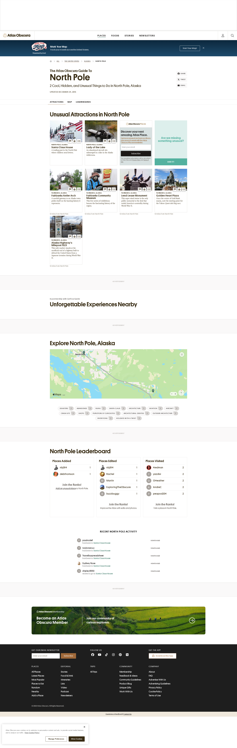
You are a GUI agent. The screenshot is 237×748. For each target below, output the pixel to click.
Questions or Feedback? (118, 714)
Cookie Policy (155, 692)
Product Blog (125, 684)
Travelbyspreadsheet (93, 556)
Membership (125, 672)
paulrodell (87, 540)
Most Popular (38, 680)
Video (64, 688)
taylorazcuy (88, 548)
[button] (70, 141)
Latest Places (38, 676)
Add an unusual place (66, 488)
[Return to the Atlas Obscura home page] (17, 35)
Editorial (66, 666)
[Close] (84, 727)
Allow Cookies (76, 739)
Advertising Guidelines (159, 684)
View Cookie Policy (32, 733)
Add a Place (37, 696)
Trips (93, 666)
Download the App (164, 656)
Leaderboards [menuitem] (83, 102)
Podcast (65, 692)
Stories (64, 672)
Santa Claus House (102, 543)
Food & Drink (67, 676)
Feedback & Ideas (128, 676)
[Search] (232, 35)
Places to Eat (38, 684)
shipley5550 (88, 571)
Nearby (35, 692)
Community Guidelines (130, 680)
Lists (63, 684)
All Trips (93, 672)
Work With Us (125, 692)
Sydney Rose (88, 563)
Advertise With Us (157, 680)
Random (36, 688)
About (152, 672)
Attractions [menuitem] (57, 102)
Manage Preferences (56, 739)
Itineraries (65, 680)
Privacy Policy (136, 160)
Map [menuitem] (70, 102)
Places (35, 666)
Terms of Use (155, 696)
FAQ (151, 676)
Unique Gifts (125, 688)
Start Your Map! (190, 48)
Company (154, 666)
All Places (36, 672)
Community (125, 666)
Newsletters (66, 696)
